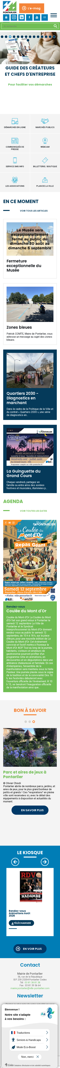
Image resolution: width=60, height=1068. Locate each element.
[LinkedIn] (21, 17)
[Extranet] (6, 17)
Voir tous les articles (34, 210)
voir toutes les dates (33, 511)
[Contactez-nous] (44, 17)
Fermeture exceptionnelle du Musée (24, 265)
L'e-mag (34, 8)
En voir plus (32, 949)
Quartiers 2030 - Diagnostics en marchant (22, 398)
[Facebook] (29, 17)
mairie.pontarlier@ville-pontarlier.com (30, 988)
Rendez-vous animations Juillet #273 (25, 917)
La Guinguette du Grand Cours (23, 473)
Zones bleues (19, 327)
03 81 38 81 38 (32, 982)
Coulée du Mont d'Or (26, 611)
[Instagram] (14, 17)
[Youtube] (37, 17)
